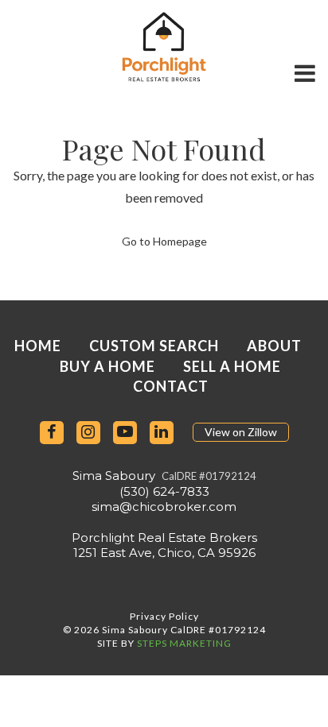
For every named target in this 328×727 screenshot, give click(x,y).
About (274, 345)
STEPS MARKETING (184, 643)
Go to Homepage (164, 241)
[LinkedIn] (162, 432)
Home (37, 345)
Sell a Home (232, 366)
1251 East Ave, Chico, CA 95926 (164, 552)
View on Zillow (241, 432)
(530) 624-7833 (164, 491)
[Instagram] (88, 432)
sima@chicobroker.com (164, 506)
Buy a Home (107, 366)
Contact (171, 386)
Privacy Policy (164, 616)
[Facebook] (52, 432)
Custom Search (154, 345)
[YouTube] (125, 432)
